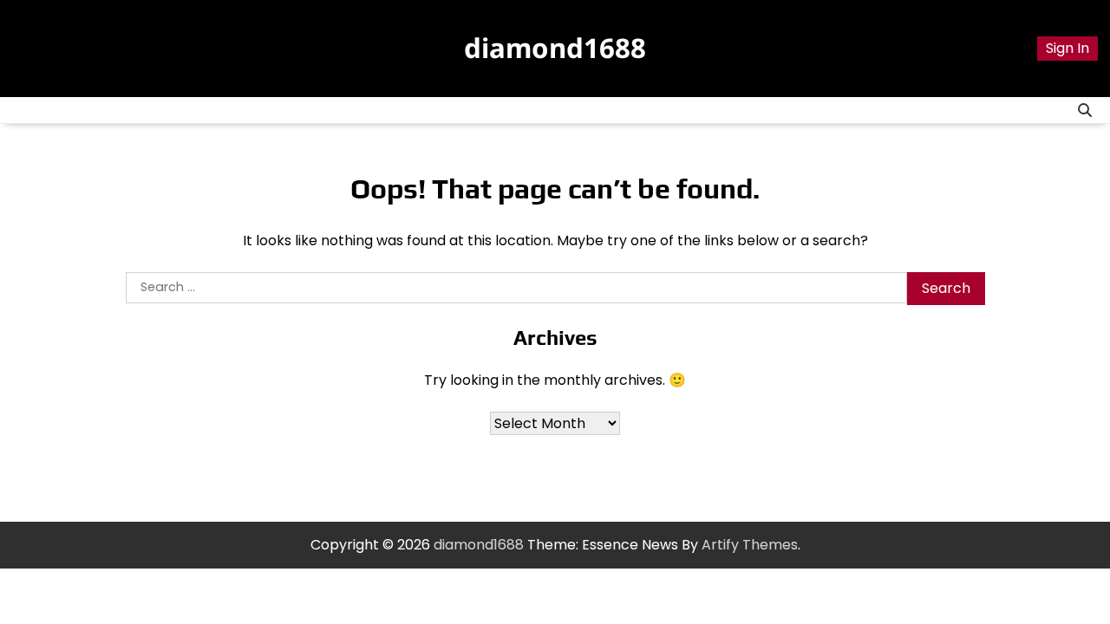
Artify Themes (750, 545)
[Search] (1085, 110)
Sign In (1067, 48)
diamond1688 (555, 47)
